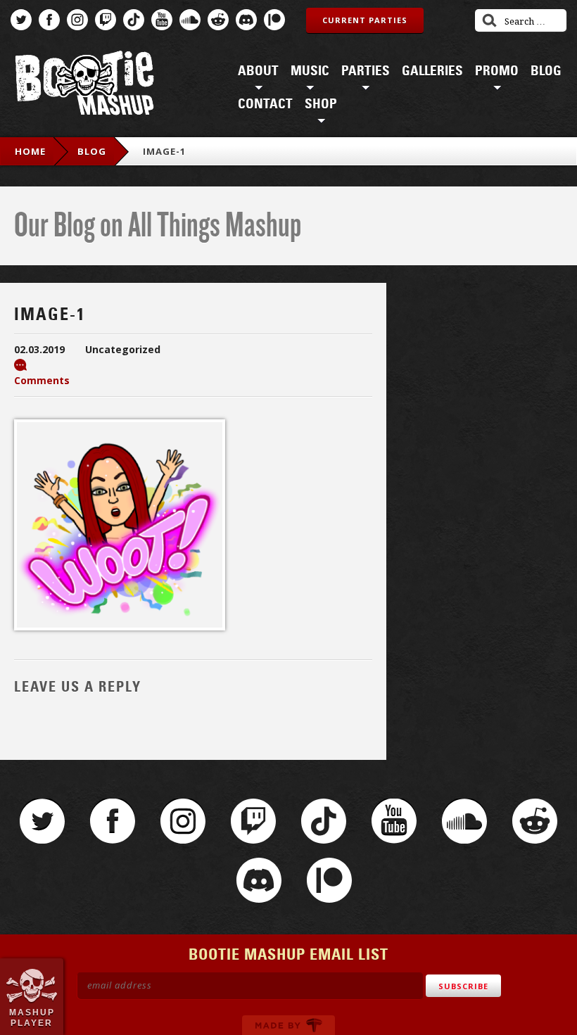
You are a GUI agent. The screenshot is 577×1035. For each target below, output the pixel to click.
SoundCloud (190, 19)
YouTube (161, 19)
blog (91, 151)
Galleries (432, 71)
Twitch (105, 19)
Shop (321, 104)
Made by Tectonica (288, 1025)
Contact (265, 104)
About (258, 71)
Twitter (21, 19)
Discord (246, 19)
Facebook (49, 19)
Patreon (274, 19)
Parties (365, 71)
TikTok (133, 19)
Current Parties (364, 20)
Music (310, 71)
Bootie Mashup (84, 85)
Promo (497, 71)
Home (30, 151)
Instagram (77, 19)
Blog (546, 71)
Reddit (218, 19)
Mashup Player (32, 1017)
